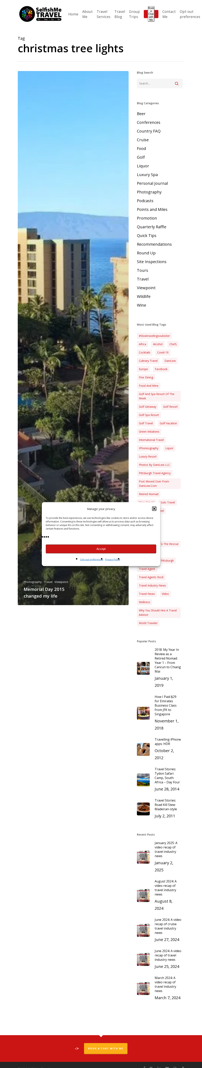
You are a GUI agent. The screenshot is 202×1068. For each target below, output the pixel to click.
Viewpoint (61, 582)
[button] (154, 509)
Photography (33, 582)
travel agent (147, 569)
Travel (48, 582)
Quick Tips (146, 235)
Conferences (148, 122)
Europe (143, 369)
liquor (169, 448)
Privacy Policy (112, 559)
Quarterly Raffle (151, 226)
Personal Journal (152, 183)
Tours (142, 270)
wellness (144, 602)
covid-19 (162, 352)
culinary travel (148, 361)
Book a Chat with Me (151, 14)
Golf (141, 157)
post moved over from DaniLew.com (154, 484)
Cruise (143, 139)
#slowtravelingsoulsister (154, 336)
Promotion (147, 218)
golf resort (170, 406)
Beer (141, 113)
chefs (173, 344)
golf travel (146, 423)
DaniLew (170, 361)
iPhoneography (148, 448)
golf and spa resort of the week (156, 396)
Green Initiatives (149, 431)
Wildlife (144, 296)
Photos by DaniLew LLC (154, 465)
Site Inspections (151, 261)
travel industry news (152, 585)
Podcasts (145, 200)
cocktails (144, 352)
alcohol (158, 344)
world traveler (148, 623)
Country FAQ (149, 131)
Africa (142, 344)
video (165, 594)
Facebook (161, 369)
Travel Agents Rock (151, 577)
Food (141, 148)
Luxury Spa (147, 174)
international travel (151, 440)
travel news (147, 594)
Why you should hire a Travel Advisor (158, 612)
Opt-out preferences (91, 559)
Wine (141, 305)
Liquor (143, 166)
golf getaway (147, 406)
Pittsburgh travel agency (155, 473)
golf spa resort (149, 415)
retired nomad (148, 494)
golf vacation (168, 423)
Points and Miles (152, 209)
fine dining (146, 377)
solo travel (168, 502)
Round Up (146, 253)
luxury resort (148, 456)
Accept (101, 549)
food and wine (148, 386)
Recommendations (154, 244)
